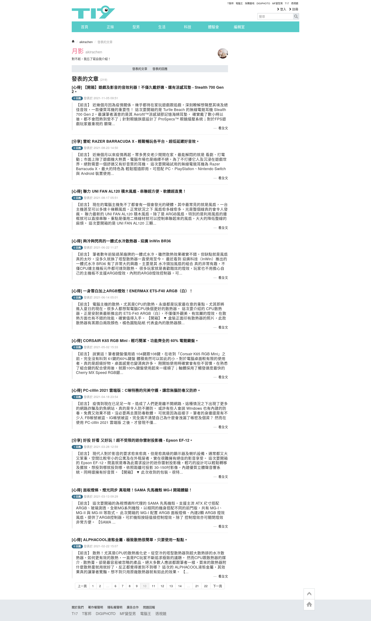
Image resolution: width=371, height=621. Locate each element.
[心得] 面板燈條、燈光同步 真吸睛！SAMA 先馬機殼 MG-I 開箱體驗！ (132, 489)
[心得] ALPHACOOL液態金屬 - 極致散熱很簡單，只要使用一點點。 (130, 539)
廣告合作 (133, 607)
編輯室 (239, 26)
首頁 (84, 26)
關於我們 (78, 607)
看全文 (223, 128)
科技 (187, 26)
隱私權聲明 (114, 607)
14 (180, 586)
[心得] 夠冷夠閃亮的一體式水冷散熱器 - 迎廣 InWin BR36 (121, 240)
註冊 (294, 9)
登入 (282, 9)
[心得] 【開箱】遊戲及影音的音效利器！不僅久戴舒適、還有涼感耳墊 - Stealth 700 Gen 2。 (148, 89)
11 (153, 586)
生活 (162, 26)
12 (162, 586)
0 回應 (77, 98)
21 (197, 586)
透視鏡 (294, 3)
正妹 (110, 26)
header (309, 594)
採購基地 (249, 3)
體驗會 (213, 26)
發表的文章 (139, 68)
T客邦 (230, 3)
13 (171, 586)
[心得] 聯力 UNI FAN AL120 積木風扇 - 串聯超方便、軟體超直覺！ (129, 191)
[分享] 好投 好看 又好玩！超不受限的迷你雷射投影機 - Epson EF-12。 (132, 440)
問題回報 (149, 607)
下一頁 (217, 586)
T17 (93, 12)
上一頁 (82, 586)
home (309, 604)
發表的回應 (159, 68)
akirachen (86, 42)
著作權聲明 (95, 607)
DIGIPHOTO (263, 3)
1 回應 (77, 397)
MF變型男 (277, 3)
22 (206, 586)
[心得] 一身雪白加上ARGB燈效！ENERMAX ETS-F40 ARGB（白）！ (132, 290)
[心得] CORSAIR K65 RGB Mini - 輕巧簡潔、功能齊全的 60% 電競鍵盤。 (135, 340)
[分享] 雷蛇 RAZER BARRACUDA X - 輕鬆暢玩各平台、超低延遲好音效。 (136, 141)
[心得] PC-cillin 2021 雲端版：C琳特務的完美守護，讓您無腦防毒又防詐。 (136, 390)
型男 (136, 26)
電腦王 (239, 3)
